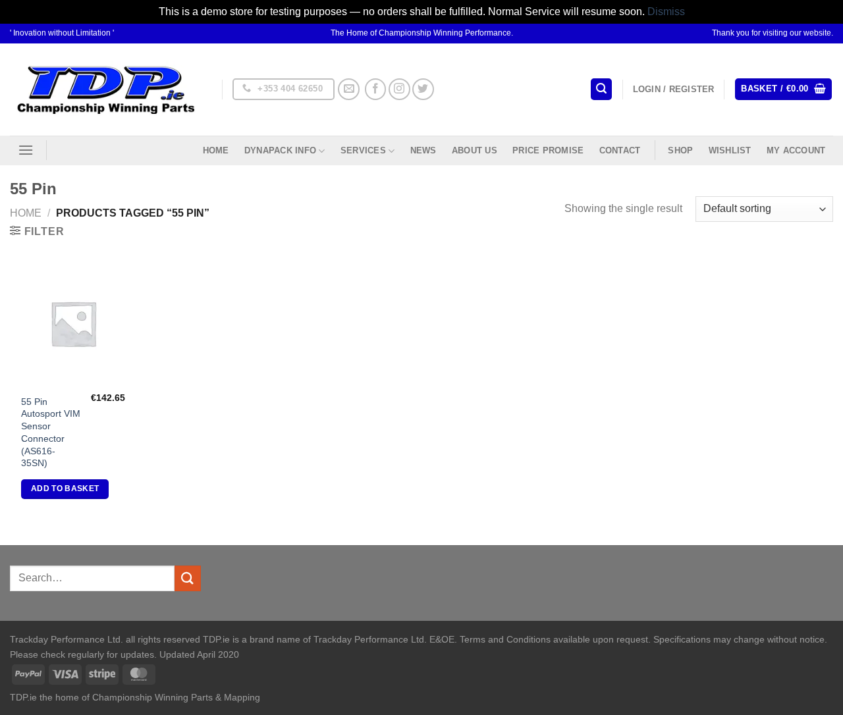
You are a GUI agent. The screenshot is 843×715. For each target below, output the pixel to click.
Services (363, 150)
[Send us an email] (349, 89)
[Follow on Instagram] (399, 89)
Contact (620, 150)
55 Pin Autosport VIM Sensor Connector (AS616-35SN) (50, 432)
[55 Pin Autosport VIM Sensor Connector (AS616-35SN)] (73, 323)
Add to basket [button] (65, 488)
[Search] (601, 89)
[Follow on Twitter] (423, 89)
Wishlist (730, 150)
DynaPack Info (280, 150)
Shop (680, 150)
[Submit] (188, 578)
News (423, 150)
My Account (796, 150)
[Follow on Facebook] (376, 89)
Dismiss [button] (666, 11)
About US (474, 150)
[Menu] (25, 150)
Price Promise (548, 150)
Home (216, 150)
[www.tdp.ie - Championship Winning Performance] (106, 89)
